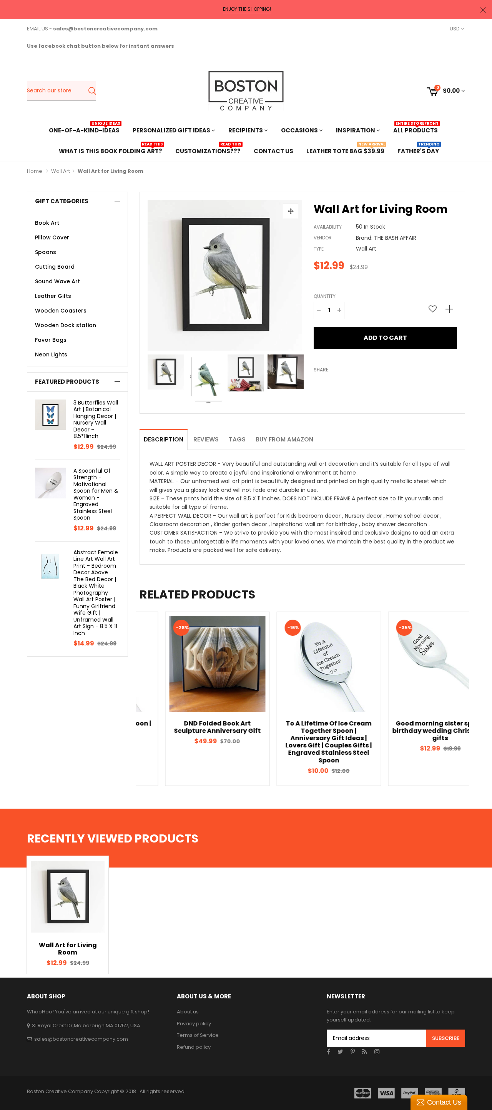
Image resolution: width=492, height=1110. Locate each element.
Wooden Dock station (65, 325)
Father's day (418, 150)
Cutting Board (55, 267)
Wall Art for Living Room (68, 949)
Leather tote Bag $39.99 (345, 150)
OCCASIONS (300, 130)
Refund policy (194, 1047)
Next (300, 378)
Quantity (325, 296)
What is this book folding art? (110, 150)
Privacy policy (194, 1023)
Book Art (47, 223)
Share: (321, 369)
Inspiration (356, 130)
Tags (237, 439)
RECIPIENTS (246, 130)
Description (163, 439)
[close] (483, 10)
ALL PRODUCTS (415, 129)
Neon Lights (51, 354)
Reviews (206, 439)
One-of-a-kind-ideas (84, 129)
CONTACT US (273, 151)
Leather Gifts (53, 296)
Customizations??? (208, 150)
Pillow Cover (52, 237)
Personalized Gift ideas (172, 130)
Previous (149, 378)
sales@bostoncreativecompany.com (81, 1039)
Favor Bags (50, 340)
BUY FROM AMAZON (284, 439)
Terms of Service (198, 1035)
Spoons (45, 252)
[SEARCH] (92, 90)
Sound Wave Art (57, 281)
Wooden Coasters (60, 310)
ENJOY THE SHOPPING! (247, 9)
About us (188, 1011)
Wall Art (60, 171)
